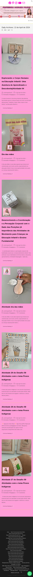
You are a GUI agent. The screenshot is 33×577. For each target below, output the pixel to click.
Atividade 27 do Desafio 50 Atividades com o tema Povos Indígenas (15, 483)
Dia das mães (8, 154)
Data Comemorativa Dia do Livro (16, 533)
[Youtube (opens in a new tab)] (20, 3)
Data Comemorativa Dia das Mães (16, 536)
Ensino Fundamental (23, 570)
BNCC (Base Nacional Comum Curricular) (11, 565)
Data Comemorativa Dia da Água (16, 556)
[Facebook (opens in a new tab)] (10, 3)
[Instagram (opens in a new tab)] (16, 3)
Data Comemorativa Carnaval (19, 567)
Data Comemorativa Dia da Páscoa (15, 555)
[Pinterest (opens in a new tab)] (13, 3)
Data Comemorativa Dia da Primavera (16, 547)
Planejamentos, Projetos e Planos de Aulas (11, 562)
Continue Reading (8, 108)
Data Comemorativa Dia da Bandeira (16, 542)
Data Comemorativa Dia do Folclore (15, 541)
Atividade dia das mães (12, 307)
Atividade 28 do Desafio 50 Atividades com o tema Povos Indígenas (15, 410)
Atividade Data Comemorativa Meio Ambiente (16, 538)
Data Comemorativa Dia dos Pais (16, 539)
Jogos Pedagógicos (25, 565)
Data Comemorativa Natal (15, 550)
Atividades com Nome (16, 564)
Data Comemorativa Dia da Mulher (15, 559)
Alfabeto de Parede (15, 572)
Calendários (6, 570)
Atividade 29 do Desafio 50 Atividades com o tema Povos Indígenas (15, 376)
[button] (29, 573)
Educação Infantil (14, 570)
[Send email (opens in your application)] (23, 3)
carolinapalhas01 (7, 92)
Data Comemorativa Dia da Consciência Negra (16, 549)
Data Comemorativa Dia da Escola (21, 568)
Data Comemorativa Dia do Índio (18, 532)
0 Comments (22, 94)
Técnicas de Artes (25, 562)
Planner (23, 535)
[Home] (2, 30)
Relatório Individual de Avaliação (16, 561)
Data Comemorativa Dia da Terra (13, 535)
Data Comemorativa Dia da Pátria (16, 544)
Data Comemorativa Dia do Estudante (16, 545)
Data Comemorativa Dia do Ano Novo (16, 552)
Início (8, 532)
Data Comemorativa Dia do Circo (16, 558)
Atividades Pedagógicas (9, 94)
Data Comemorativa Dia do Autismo (16, 553)
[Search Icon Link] (21, 572)
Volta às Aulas (9, 567)
